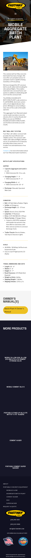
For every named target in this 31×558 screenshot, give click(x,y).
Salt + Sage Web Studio (20, 554)
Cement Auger (12, 497)
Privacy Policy (22, 556)
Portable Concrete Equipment (15, 487)
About (5, 484)
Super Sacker (11, 503)
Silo (8, 500)
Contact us (6, 151)
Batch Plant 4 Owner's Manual (14, 310)
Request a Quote (15, 19)
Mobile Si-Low (11, 490)
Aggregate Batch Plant (16, 493)
